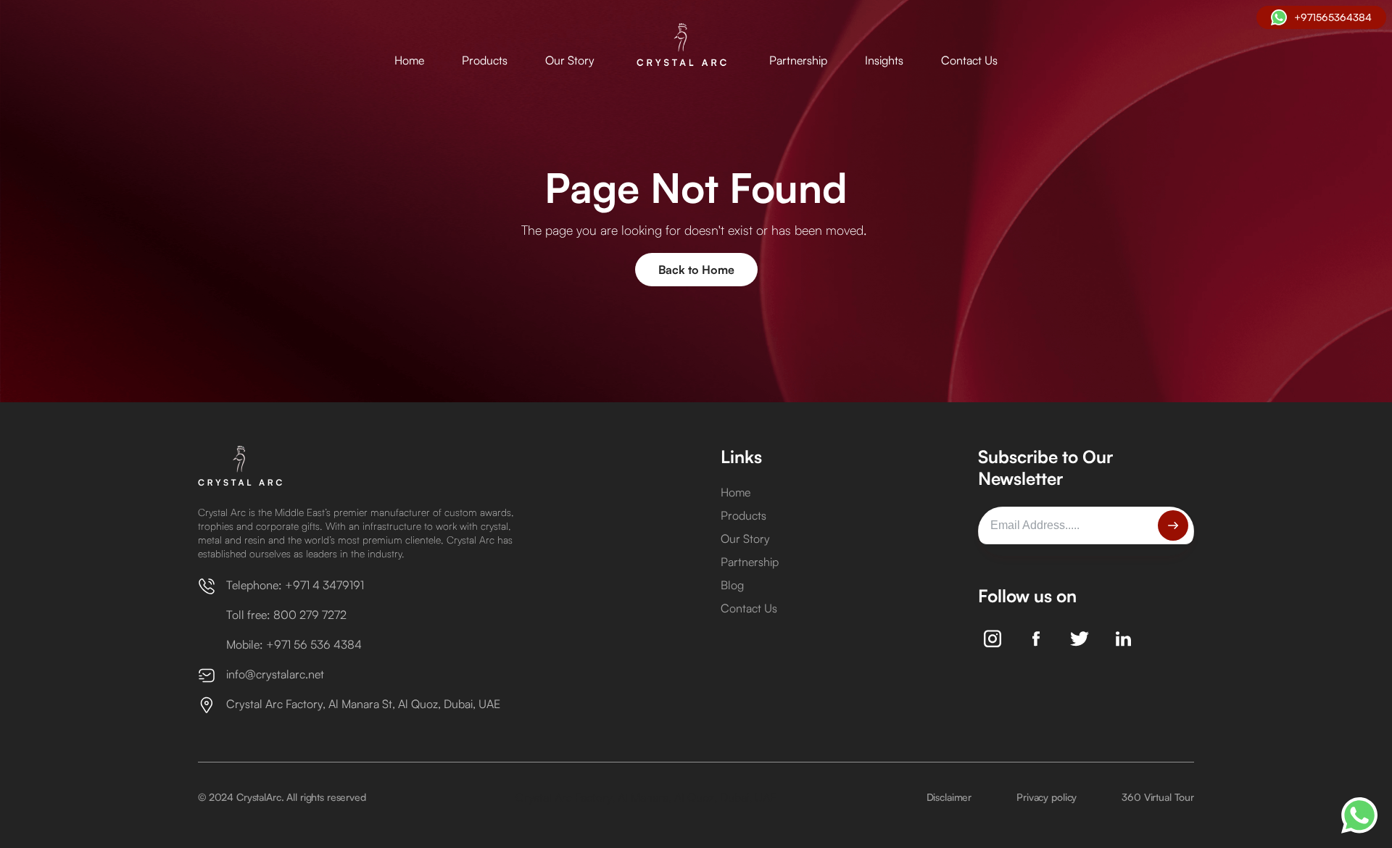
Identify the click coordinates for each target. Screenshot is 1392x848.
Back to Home (696, 269)
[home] (682, 45)
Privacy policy (1046, 797)
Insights (884, 60)
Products (485, 60)
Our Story (569, 60)
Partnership (798, 60)
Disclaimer (949, 797)
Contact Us (969, 60)
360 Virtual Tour (1158, 797)
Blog (732, 585)
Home (409, 60)
